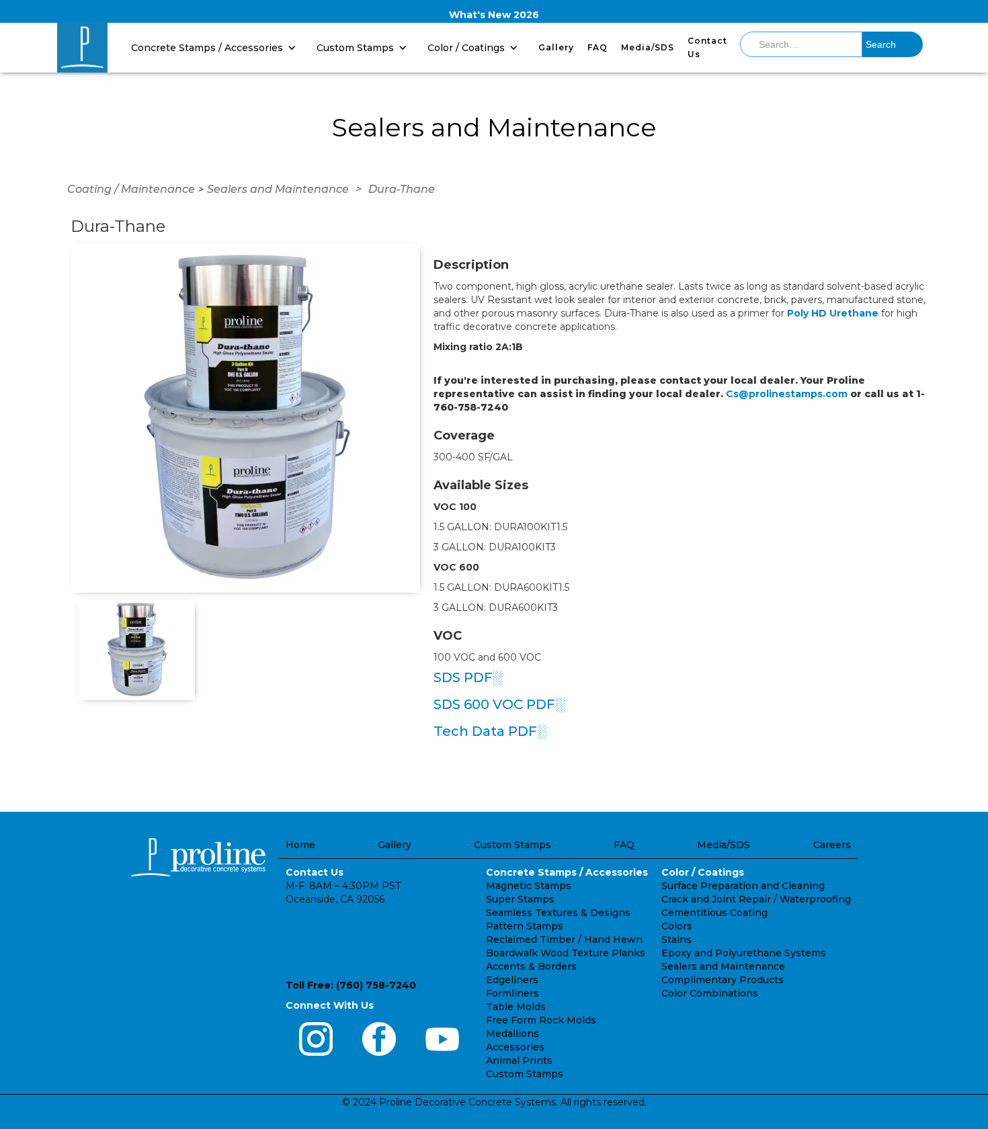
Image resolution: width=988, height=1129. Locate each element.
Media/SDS (647, 47)
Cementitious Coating (714, 913)
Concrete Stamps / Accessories (567, 872)
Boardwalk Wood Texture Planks (565, 953)
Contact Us (707, 47)
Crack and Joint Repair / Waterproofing (756, 899)
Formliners (512, 993)
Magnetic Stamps (528, 886)
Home (300, 845)
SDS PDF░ (468, 677)
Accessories (515, 1047)
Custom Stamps (512, 845)
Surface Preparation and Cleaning (743, 886)
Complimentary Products (722, 980)
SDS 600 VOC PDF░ (499, 704)
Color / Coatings (702, 872)
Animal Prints (519, 1060)
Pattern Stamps (524, 926)
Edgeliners (512, 980)
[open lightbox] (245, 418)
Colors (676, 926)
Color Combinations (709, 993)
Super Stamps (520, 899)
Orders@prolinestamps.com (354, 918)
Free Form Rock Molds (541, 1020)
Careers (832, 845)
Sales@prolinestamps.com (350, 966)
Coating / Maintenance (131, 189)
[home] (82, 47)
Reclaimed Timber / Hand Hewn (564, 939)
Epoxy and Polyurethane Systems (743, 953)
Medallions (512, 1034)
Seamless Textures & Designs (558, 913)
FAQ (597, 47)
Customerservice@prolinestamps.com (379, 942)
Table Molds (516, 1007)
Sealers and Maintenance (278, 189)
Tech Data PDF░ (490, 731)
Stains (676, 939)
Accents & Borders (531, 966)
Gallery (556, 47)
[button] (217, 47)
